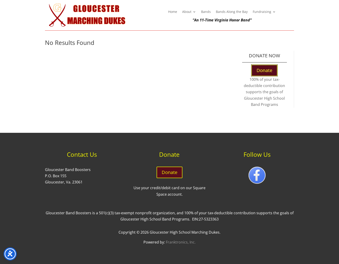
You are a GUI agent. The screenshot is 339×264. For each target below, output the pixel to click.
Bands (206, 12)
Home (172, 12)
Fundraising (262, 12)
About (186, 12)
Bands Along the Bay (232, 12)
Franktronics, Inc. (181, 242)
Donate (169, 172)
